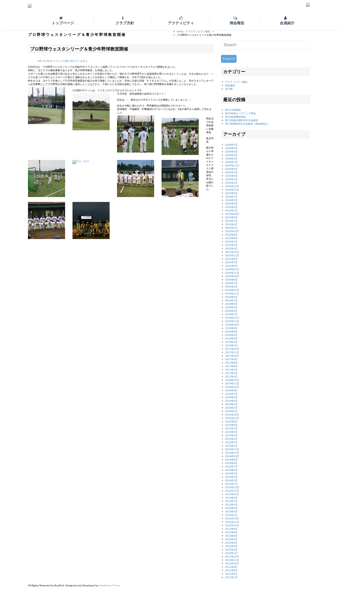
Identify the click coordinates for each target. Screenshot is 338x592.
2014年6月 (231, 470)
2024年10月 (232, 189)
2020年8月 (231, 279)
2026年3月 (231, 155)
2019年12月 (232, 290)
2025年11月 (232, 165)
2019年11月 (232, 293)
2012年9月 (231, 528)
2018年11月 (232, 321)
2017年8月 (231, 362)
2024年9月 (231, 193)
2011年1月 (231, 577)
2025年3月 (231, 179)
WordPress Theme (109, 585)
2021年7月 (231, 262)
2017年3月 (231, 369)
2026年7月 (231, 144)
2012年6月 (231, 535)
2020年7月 (231, 283)
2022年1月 (231, 248)
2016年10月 (232, 387)
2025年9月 (231, 169)
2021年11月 (232, 255)
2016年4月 (231, 400)
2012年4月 (231, 542)
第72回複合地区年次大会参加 (241, 120)
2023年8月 (231, 217)
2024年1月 (231, 210)
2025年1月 (231, 182)
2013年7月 (231, 501)
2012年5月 (231, 539)
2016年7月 (231, 394)
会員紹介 (287, 23)
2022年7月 (231, 241)
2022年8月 (231, 238)
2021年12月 (232, 252)
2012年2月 (231, 549)
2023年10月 (232, 214)
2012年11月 (232, 522)
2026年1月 (231, 162)
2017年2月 (231, 373)
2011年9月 (231, 567)
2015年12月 (232, 414)
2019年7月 (231, 300)
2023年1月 (231, 227)
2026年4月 (231, 151)
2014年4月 (231, 477)
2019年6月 (231, 304)
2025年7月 (231, 172)
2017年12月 (232, 349)
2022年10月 (232, 231)
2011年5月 (231, 573)
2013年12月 (232, 487)
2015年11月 (232, 418)
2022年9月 (231, 234)
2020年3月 (231, 286)
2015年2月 (231, 442)
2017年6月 (231, 366)
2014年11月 (232, 452)
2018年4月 (231, 338)
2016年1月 (231, 411)
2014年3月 (231, 480)
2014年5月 (231, 473)
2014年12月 (232, 449)
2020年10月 (232, 276)
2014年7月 (231, 466)
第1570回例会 (233, 110)
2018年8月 (231, 331)
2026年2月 (231, 158)
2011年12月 (232, 556)
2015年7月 (231, 428)
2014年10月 (232, 456)
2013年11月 (232, 490)
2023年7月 (231, 220)
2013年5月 (231, 504)
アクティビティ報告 (199, 31)
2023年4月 (231, 224)
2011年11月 (232, 560)
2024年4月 (231, 203)
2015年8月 (231, 425)
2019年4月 (231, 307)
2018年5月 (231, 335)
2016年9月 (231, 390)
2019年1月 (231, 314)
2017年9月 (231, 359)
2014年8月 (231, 463)
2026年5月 (231, 148)
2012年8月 (231, 532)
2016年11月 (232, 383)
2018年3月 (231, 342)
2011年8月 (231, 570)
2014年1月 (231, 483)
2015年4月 (231, 435)
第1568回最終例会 (235, 116)
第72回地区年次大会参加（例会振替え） (247, 123)
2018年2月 (231, 345)
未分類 (229, 89)
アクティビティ (181, 23)
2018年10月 (232, 324)
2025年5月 (231, 176)
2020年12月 (232, 269)
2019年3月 (231, 310)
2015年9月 (231, 421)
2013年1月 (231, 515)
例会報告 (237, 23)
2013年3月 (231, 511)
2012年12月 (232, 518)
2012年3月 (231, 546)
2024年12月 (232, 186)
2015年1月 (231, 445)
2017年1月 (231, 376)
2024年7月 (231, 196)
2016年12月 (232, 380)
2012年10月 (232, 525)
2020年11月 (232, 272)
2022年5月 (231, 245)
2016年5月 (231, 397)
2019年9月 (231, 297)
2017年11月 (232, 352)
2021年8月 (231, 259)
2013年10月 (232, 494)
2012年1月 (231, 553)
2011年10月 (232, 563)
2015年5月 (231, 432)
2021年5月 (231, 265)
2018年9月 (231, 328)
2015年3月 (231, 439)
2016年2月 (231, 407)
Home (180, 31)
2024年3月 (231, 207)
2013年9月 (231, 497)
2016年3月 (231, 404)
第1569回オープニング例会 (240, 113)
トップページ (63, 23)
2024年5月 (231, 200)
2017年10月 (232, 355)
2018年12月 (232, 317)
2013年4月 (231, 508)
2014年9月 (231, 459)
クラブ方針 (125, 23)
